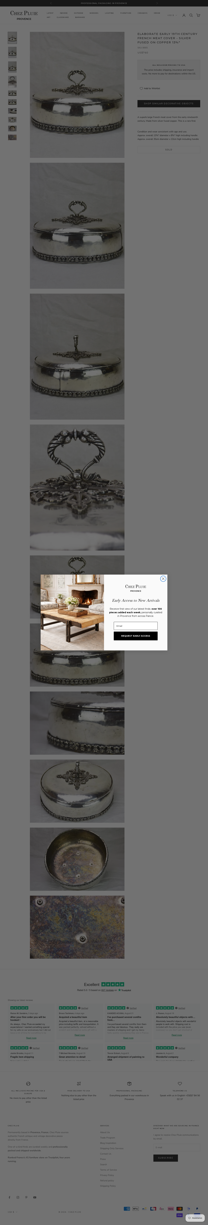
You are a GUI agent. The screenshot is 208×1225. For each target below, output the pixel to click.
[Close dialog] (163, 579)
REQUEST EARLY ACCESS (135, 636)
